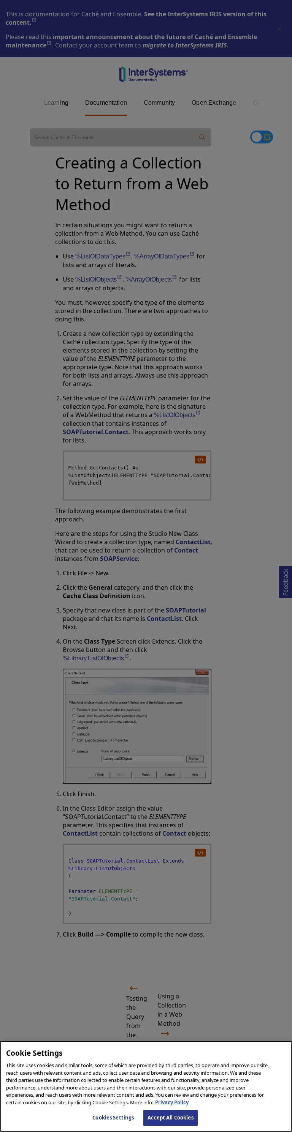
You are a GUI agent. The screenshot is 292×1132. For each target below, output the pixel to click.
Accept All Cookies (170, 1117)
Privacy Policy (172, 1102)
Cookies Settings (113, 1117)
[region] (146, 1086)
